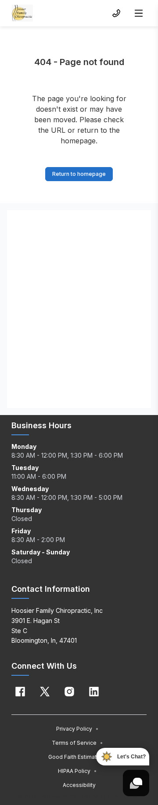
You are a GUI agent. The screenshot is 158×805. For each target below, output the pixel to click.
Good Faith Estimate (77, 757)
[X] (45, 691)
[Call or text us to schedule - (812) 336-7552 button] (116, 13)
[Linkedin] (94, 691)
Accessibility (79, 785)
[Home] (22, 13)
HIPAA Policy (77, 771)
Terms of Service (77, 742)
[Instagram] (69, 691)
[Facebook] (20, 691)
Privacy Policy (77, 728)
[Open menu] (139, 13)
